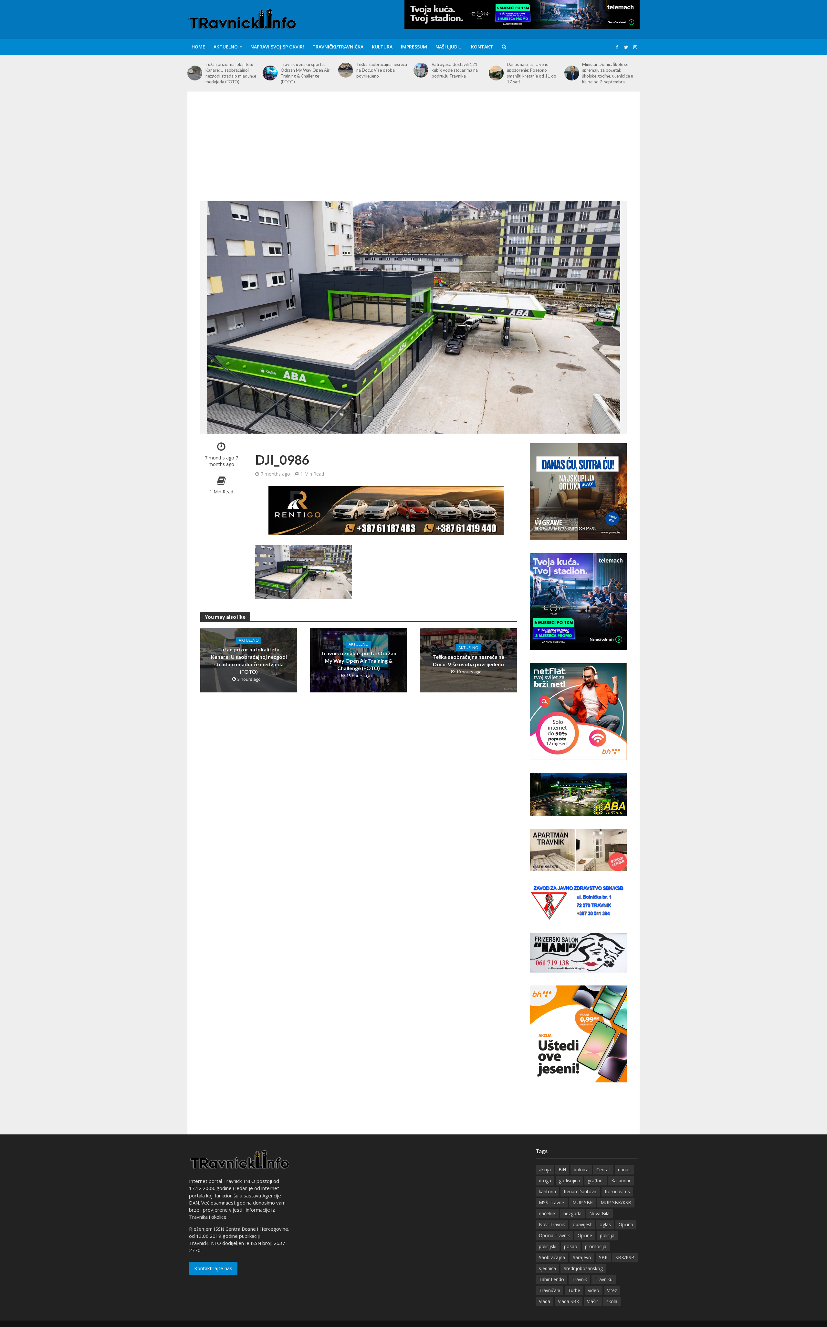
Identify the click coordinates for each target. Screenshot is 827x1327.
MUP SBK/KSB (616, 1202)
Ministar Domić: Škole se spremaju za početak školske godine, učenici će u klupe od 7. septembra (607, 73)
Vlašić (593, 1301)
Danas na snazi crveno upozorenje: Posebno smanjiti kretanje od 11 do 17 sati (531, 73)
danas (624, 1169)
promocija (595, 1246)
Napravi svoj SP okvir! (277, 47)
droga (545, 1180)
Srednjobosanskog (583, 1268)
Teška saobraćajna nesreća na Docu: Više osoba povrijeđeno (381, 70)
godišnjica (569, 1180)
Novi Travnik (552, 1224)
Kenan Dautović (580, 1191)
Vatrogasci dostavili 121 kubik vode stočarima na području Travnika (455, 70)
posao (570, 1246)
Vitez (612, 1290)
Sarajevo (582, 1257)
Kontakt (482, 47)
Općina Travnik (554, 1235)
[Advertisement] (413, 153)
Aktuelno (226, 47)
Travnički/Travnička (337, 47)
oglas (605, 1224)
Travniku (603, 1279)
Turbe (574, 1290)
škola (611, 1301)
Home (198, 47)
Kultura (382, 47)
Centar (603, 1169)
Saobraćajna (552, 1257)
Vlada (544, 1301)
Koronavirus (617, 1191)
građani (595, 1180)
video (593, 1290)
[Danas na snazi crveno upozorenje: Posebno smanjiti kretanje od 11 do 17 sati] (496, 73)
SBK (603, 1257)
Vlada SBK (568, 1301)
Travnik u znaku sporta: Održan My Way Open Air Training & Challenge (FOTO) (305, 73)
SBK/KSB (624, 1257)
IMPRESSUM (414, 47)
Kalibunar (621, 1180)
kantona (547, 1191)
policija (607, 1235)
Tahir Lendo (551, 1279)
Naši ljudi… (449, 47)
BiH (562, 1169)
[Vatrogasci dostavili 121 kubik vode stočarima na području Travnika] (421, 70)
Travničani (549, 1290)
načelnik (547, 1213)
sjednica (547, 1268)
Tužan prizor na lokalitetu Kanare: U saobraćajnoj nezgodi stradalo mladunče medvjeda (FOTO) (230, 73)
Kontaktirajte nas (213, 1268)
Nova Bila (599, 1213)
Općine (585, 1235)
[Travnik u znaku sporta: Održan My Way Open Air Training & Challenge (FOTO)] (270, 73)
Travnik (579, 1279)
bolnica (581, 1169)
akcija (545, 1169)
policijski (547, 1246)
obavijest (582, 1224)
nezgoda (572, 1213)
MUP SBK (582, 1202)
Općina (626, 1224)
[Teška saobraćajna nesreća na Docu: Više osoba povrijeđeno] (345, 70)
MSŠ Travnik (552, 1202)
